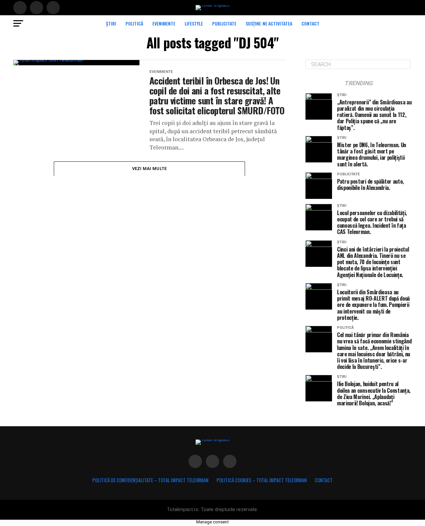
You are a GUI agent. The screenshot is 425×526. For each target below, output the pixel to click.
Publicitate (224, 23)
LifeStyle (194, 23)
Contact (310, 23)
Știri (111, 23)
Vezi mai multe (149, 168)
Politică (134, 23)
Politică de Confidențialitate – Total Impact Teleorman (150, 480)
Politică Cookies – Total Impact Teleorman (261, 480)
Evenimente (163, 23)
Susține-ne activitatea (269, 23)
